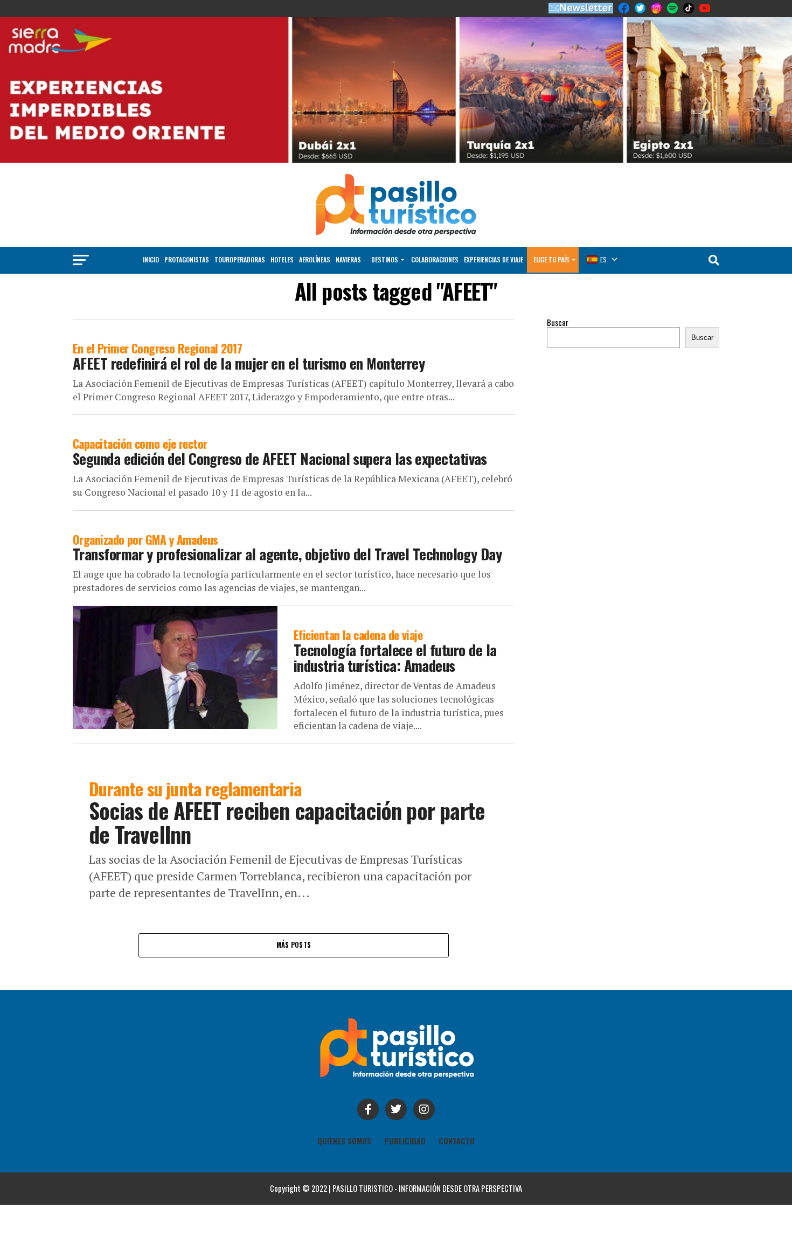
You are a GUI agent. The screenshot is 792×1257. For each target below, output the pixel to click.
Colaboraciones (434, 259)
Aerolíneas (314, 259)
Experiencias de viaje (493, 259)
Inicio (151, 259)
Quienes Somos (344, 1141)
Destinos (384, 259)
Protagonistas (186, 259)
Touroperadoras (239, 259)
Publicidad (405, 1141)
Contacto (457, 1141)
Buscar (557, 322)
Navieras (348, 259)
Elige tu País (551, 259)
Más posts (293, 945)
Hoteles (282, 259)
